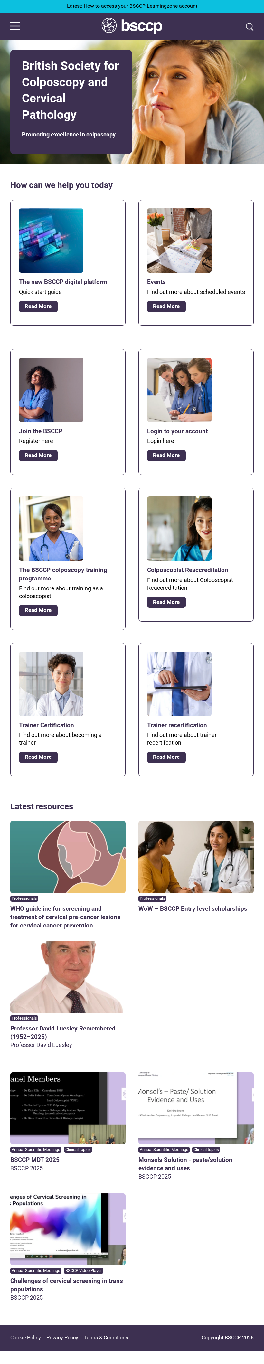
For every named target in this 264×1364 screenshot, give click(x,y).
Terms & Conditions (106, 1337)
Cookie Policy (25, 1337)
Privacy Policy (62, 1337)
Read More (38, 306)
